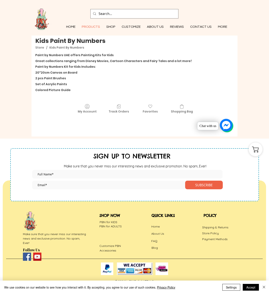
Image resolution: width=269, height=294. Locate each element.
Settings (231, 287)
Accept (250, 287)
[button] (131, 26)
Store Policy (210, 233)
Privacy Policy (166, 287)
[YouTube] (37, 257)
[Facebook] (27, 257)
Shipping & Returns (215, 227)
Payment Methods (215, 239)
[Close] (263, 287)
